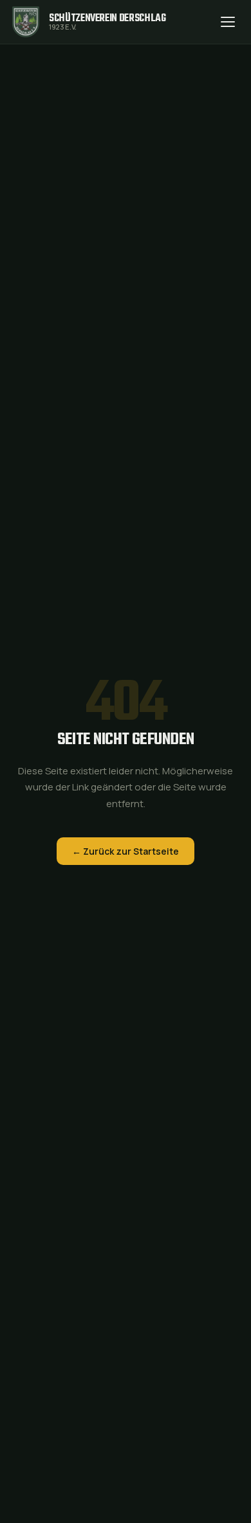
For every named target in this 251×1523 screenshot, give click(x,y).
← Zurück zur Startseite (125, 851)
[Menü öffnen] (228, 22)
